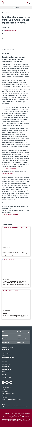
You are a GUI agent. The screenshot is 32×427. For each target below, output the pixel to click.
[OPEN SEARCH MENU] (27, 3)
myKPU (19, 335)
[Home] (12, 2)
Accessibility (5, 389)
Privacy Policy (5, 391)
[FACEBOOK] (3, 382)
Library (4, 332)
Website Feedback (6, 387)
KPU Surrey (5, 372)
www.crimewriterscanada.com (10, 168)
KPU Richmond (6, 369)
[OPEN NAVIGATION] (29, 3)
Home (3, 12)
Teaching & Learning (23, 332)
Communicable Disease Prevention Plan (11, 399)
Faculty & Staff (21, 339)
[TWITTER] (7, 382)
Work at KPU (20, 342)
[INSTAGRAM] (10, 382)
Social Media (4, 397)
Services (4, 339)
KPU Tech (4, 374)
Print (14, 30)
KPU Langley (5, 366)
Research (5, 335)
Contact (4, 395)
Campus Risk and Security (8, 393)
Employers (5, 342)
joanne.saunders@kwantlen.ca (10, 214)
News (7, 12)
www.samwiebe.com (7, 173)
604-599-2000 (6, 349)
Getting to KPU (6, 377)
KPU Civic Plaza (6, 364)
